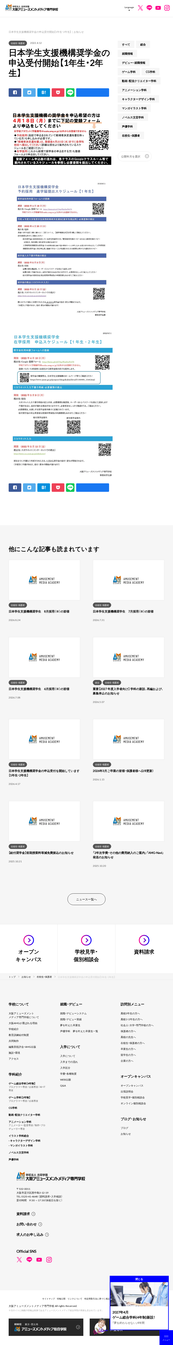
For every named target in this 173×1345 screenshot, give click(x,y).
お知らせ (126, 1134)
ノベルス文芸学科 (133, 117)
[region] (86, 721)
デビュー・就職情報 (133, 63)
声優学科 (127, 126)
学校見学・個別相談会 (133, 1097)
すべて (126, 44)
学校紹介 (14, 1029)
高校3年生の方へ (130, 1013)
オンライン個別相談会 (133, 1103)
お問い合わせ (26, 1223)
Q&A (63, 1085)
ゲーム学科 (129, 72)
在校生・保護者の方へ (133, 1043)
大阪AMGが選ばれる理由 (23, 1023)
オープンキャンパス (132, 1085)
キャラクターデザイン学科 (138, 99)
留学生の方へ (128, 1055)
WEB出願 (65, 1079)
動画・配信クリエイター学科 (139, 81)
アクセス (14, 1058)
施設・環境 (14, 1053)
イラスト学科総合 (19, 1136)
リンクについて (75, 1298)
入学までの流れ (69, 1062)
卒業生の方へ (128, 1049)
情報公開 (61, 1298)
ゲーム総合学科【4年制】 (22, 1083)
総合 (143, 44)
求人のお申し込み (29, 1234)
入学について (67, 1056)
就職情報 (127, 53)
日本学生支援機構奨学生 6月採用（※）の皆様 (39, 689)
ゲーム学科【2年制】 (19, 1097)
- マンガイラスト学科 (21, 1145)
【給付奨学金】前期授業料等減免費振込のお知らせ (41, 852)
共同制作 (14, 1041)
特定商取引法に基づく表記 (97, 1298)
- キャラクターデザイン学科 (25, 1140)
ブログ (124, 1128)
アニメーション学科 (134, 90)
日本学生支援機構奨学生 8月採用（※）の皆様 (39, 611)
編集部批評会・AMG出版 (22, 1047)
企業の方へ (127, 1061)
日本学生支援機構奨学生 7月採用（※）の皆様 (123, 611)
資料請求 (23, 1213)
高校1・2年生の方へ (132, 1019)
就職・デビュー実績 (71, 1019)
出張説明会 (127, 1091)
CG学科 (150, 72)
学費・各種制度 (68, 1073)
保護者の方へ (128, 1031)
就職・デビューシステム (73, 1013)
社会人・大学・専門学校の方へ (137, 1025)
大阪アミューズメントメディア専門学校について (24, 1015)
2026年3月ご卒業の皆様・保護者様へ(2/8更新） (123, 771)
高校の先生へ (128, 1037)
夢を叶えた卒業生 (70, 1025)
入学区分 (65, 1068)
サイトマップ (48, 1298)
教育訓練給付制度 (19, 1035)
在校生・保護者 (18, 43)
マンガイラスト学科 (134, 108)
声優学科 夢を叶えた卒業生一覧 (79, 1031)
